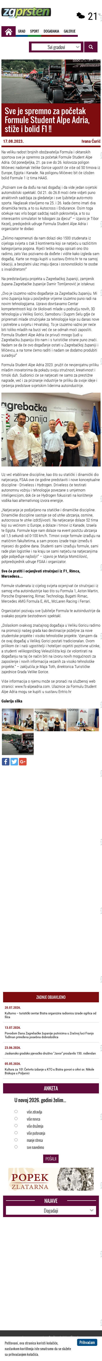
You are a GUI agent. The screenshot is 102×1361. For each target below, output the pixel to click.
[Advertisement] (51, 821)
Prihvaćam (87, 1342)
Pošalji (51, 1159)
